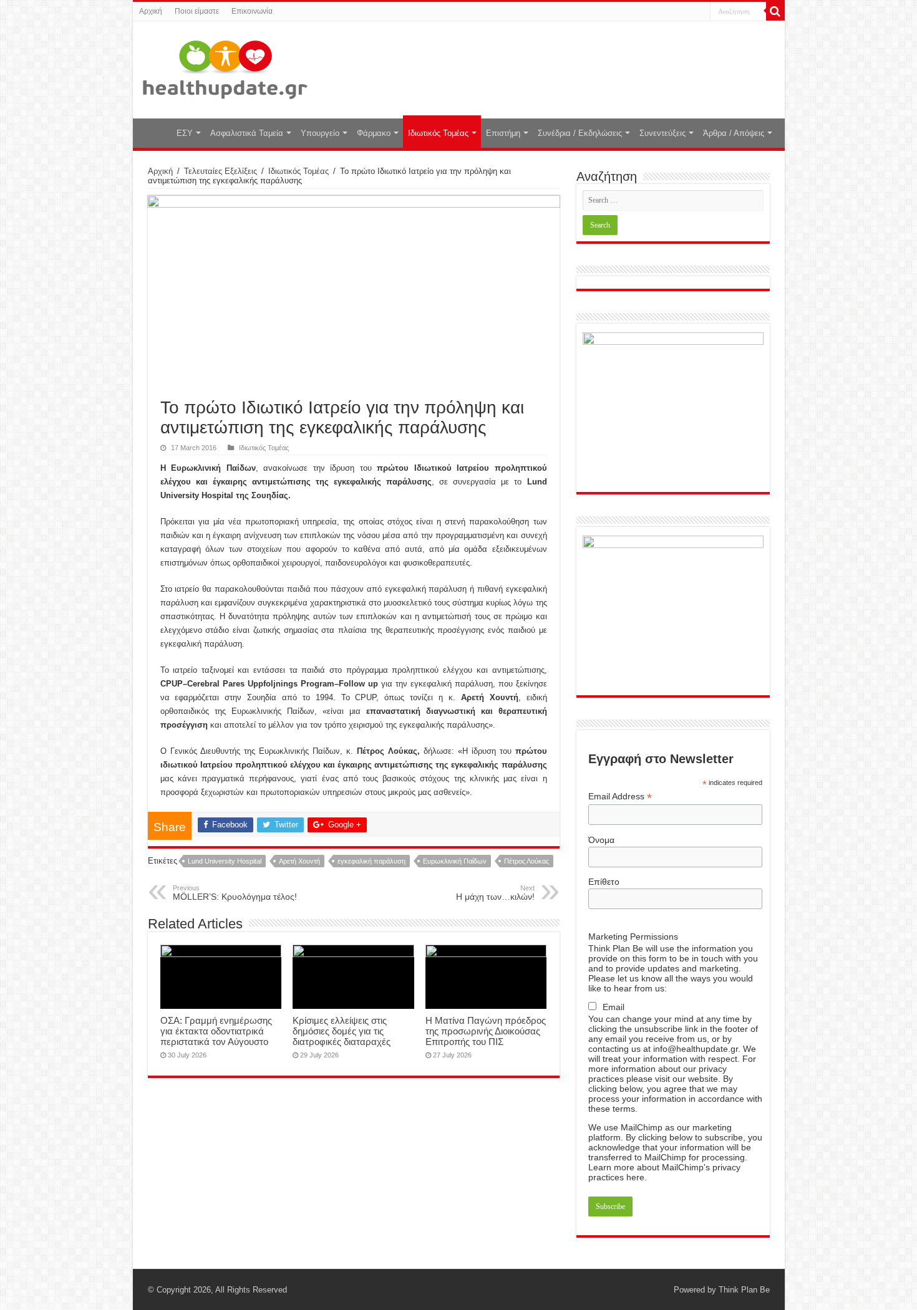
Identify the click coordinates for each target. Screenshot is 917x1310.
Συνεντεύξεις (662, 133)
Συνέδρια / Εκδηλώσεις (580, 133)
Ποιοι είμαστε (197, 11)
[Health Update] (225, 67)
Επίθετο (603, 882)
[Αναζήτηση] (775, 11)
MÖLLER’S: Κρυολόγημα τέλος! (235, 893)
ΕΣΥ (185, 133)
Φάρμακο (374, 133)
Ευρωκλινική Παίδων (455, 861)
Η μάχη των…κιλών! (495, 893)
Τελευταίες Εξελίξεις (220, 171)
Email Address (620, 796)
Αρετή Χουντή (299, 861)
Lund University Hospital (224, 861)
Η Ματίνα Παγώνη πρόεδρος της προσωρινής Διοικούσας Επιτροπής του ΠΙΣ (485, 1031)
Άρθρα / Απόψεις (733, 133)
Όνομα (601, 840)
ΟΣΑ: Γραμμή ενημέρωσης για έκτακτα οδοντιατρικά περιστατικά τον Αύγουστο (216, 1031)
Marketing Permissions (633, 937)
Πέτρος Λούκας (526, 861)
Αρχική (150, 11)
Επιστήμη (503, 133)
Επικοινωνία (252, 11)
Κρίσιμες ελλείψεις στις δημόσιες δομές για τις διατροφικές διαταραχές (342, 1031)
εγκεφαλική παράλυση (371, 861)
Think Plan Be (744, 1289)
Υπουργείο (320, 133)
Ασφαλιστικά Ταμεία (246, 133)
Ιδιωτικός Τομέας (438, 133)
